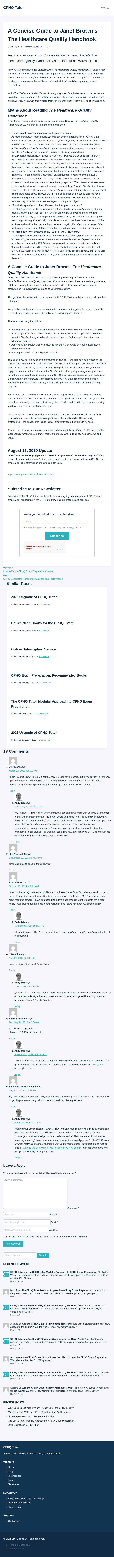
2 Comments (42, 714)
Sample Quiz (14, 1507)
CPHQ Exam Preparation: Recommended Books (49, 675)
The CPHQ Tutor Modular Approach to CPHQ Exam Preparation (62, 1272)
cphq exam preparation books (24, 474)
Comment (73, 1208)
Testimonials (14, 1476)
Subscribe (57, 535)
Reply (12, 790)
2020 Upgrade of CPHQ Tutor (34, 597)
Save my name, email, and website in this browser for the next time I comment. (47, 1236)
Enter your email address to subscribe (48, 514)
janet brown (46, 474)
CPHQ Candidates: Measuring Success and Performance (33, 577)
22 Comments (45, 683)
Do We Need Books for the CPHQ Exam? (43, 623)
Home (11, 1467)
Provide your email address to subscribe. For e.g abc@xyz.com (52, 528)
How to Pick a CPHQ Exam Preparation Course (28, 570)
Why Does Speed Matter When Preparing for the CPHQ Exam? (41, 1408)
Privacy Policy (16, 1548)
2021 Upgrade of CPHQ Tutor (34, 732)
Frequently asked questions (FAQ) (26, 1498)
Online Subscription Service (33, 649)
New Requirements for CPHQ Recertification (31, 1416)
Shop (10, 1471)
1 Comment (44, 630)
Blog (10, 1480)
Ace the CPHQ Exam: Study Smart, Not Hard (51, 1305)
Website (53, 1230)
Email (54, 1222)
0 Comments (44, 604)
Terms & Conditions (19, 1545)
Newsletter (13, 1484)
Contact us (13, 1521)
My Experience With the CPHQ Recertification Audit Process (39, 1412)
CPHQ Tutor (98, 1064)
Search (42, 1255)
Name (53, 1214)
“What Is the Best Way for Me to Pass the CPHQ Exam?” (52, 1147)
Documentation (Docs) (19, 1502)
